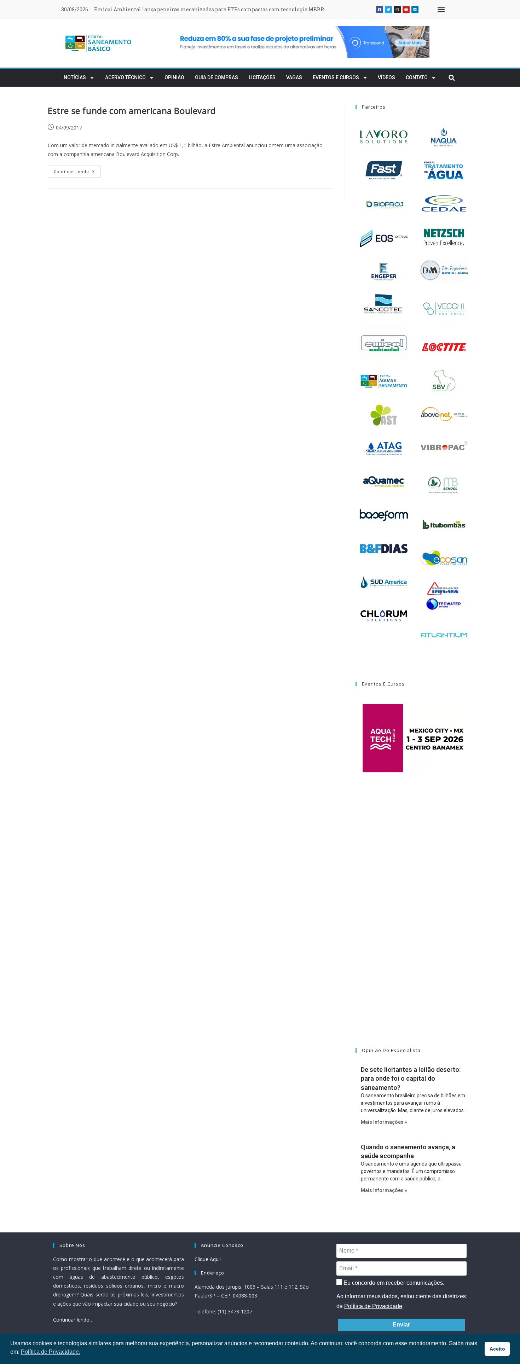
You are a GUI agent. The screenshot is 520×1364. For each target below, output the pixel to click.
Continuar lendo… (73, 1319)
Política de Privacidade (373, 1306)
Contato (417, 77)
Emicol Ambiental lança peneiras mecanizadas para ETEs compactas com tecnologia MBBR (209, 9)
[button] (441, 10)
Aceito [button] (497, 1349)
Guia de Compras (216, 77)
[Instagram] (397, 9)
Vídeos (386, 77)
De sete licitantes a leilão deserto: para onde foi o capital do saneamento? (411, 1078)
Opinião (174, 77)
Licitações (262, 77)
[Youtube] (406, 9)
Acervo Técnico (125, 77)
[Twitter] (388, 9)
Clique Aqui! (208, 1259)
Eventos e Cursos (336, 77)
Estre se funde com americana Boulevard (132, 110)
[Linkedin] (414, 9)
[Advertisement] (413, 919)
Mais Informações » (384, 1122)
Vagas (294, 77)
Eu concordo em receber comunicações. (393, 1283)
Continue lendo (77, 170)
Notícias (75, 77)
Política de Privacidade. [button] (50, 1352)
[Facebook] (379, 9)
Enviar (401, 1325)
